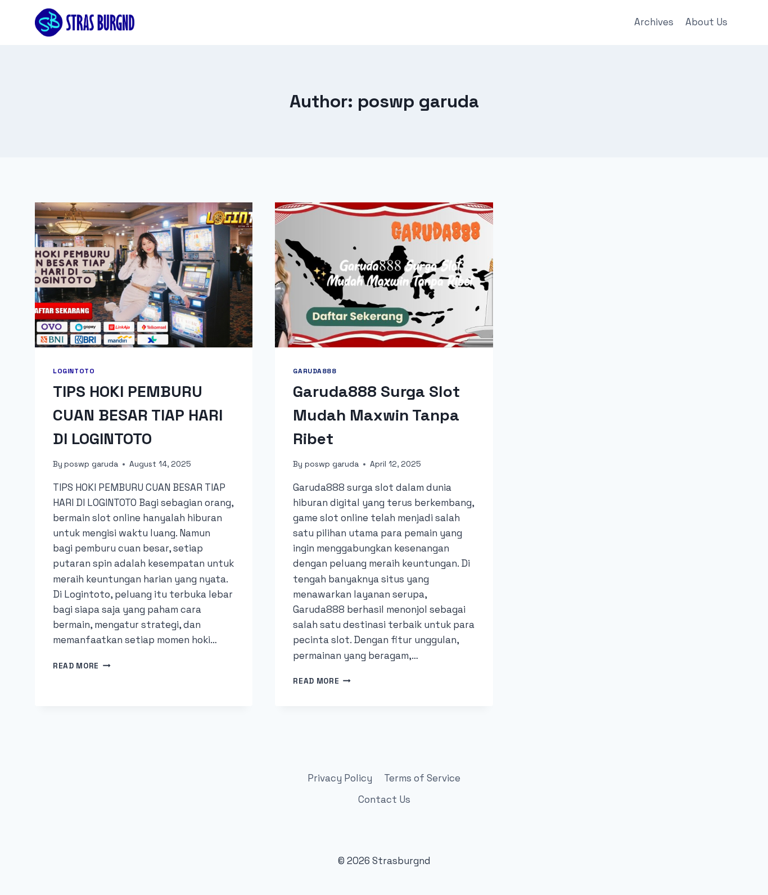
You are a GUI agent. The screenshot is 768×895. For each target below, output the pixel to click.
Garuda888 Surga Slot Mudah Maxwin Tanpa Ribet (376, 415)
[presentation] (143, 274)
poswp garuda (91, 464)
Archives (654, 22)
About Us (706, 22)
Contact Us (384, 799)
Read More (82, 666)
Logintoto (73, 371)
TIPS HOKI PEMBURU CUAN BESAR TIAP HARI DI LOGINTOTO (138, 415)
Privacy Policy (340, 778)
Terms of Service (422, 778)
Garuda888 (314, 371)
